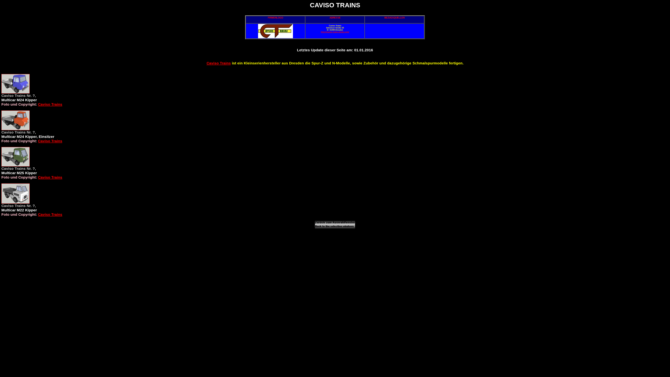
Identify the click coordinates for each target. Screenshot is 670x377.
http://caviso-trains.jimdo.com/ (335, 32)
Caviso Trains (219, 63)
